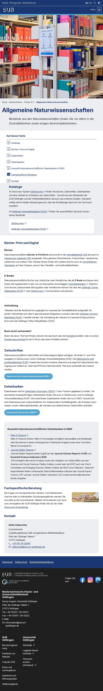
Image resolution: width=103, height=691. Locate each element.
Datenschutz (21, 562)
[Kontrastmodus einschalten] (99, 3)
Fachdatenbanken (77, 284)
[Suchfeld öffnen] (95, 3)
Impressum (7, 562)
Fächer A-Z (29, 102)
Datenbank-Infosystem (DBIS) (40, 391)
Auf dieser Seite (15, 135)
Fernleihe (70, 336)
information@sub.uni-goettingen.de (16, 624)
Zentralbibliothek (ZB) (77, 254)
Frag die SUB (8, 662)
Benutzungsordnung (10, 647)
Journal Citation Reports (22, 450)
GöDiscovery (37, 191)
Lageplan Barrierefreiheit (31, 652)
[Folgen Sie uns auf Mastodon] (98, 579)
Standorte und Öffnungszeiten (9, 677)
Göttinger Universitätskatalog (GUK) (29, 211)
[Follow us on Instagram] (90, 579)
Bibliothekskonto (29, 3)
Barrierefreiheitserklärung (42, 562)
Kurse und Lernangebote (16, 507)
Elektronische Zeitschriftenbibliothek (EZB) (27, 376)
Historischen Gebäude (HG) (17, 258)
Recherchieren (16, 102)
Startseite (28, 645)
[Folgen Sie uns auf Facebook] (82, 579)
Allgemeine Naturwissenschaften (52, 102)
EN (91, 3)
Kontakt (5, 3)
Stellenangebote (10, 684)
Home (5, 102)
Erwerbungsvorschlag (14, 339)
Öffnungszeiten (15, 3)
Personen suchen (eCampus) (28, 662)
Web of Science (18, 435)
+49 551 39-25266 (21, 543)
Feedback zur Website (8, 655)
